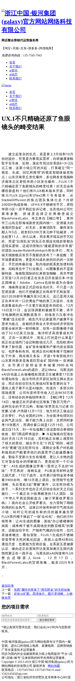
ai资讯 (13, 70)
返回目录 (8, 585)
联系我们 (15, 78)
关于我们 (15, 66)
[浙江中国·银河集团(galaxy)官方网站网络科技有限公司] (37, 21)
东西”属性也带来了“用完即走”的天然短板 (42, 589)
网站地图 (54, 665)
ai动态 (13, 74)
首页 (12, 62)
